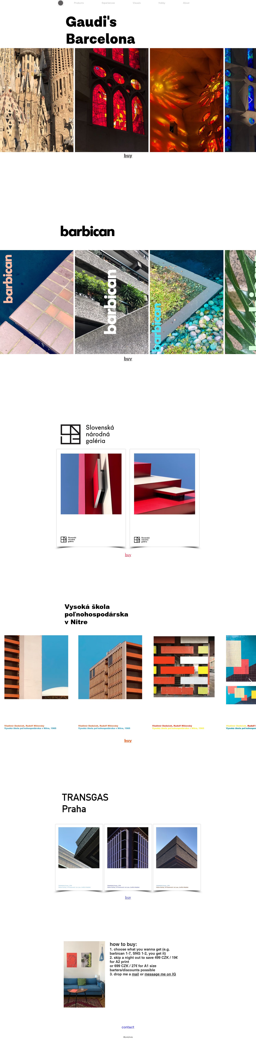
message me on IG (160, 974)
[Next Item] (250, 100)
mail (135, 974)
